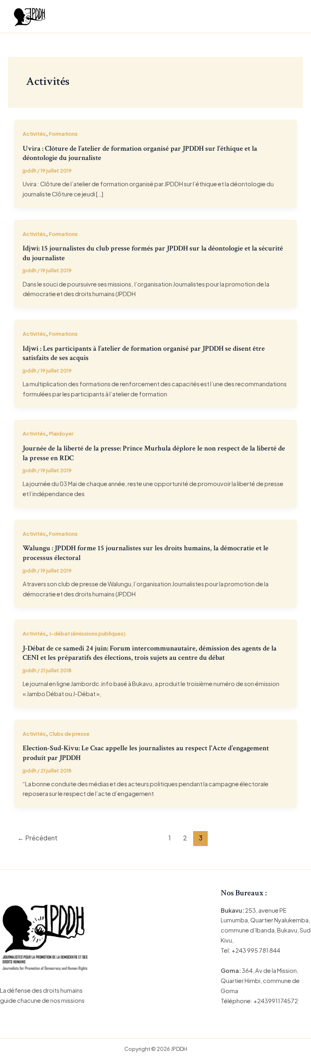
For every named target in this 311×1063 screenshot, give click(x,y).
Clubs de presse (69, 733)
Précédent (37, 838)
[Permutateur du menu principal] (289, 16)
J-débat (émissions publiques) (87, 633)
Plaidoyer (61, 433)
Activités (34, 134)
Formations (63, 134)
